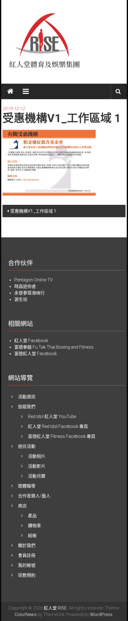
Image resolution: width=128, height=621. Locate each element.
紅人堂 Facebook (31, 340)
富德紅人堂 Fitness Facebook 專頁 (61, 436)
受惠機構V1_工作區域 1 (33, 211)
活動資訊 (26, 396)
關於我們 (26, 545)
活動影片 (36, 466)
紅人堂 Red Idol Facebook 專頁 (58, 426)
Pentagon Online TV (33, 279)
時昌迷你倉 (25, 286)
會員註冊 (26, 555)
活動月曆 (36, 475)
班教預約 (26, 575)
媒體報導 (26, 485)
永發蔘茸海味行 (29, 292)
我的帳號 (26, 565)
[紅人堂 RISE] (10, 91)
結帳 (32, 535)
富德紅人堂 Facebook (35, 353)
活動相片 (36, 456)
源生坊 (20, 299)
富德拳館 (23, 347)
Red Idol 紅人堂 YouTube (52, 416)
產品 (32, 515)
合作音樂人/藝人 (34, 495)
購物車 (34, 525)
